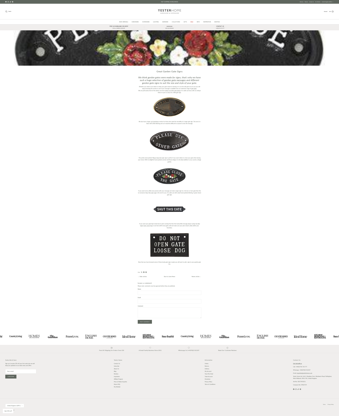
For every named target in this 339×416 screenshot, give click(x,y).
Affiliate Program (118, 379)
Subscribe (11, 376)
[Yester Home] (169, 11)
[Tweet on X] (141, 272)
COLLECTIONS (176, 22)
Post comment (145, 321)
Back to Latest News (169, 276)
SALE (191, 22)
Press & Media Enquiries (120, 381)
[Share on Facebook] (144, 272)
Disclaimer (207, 379)
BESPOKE (217, 22)
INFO (198, 22)
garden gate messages (175, 80)
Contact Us (311, 1)
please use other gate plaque (173, 90)
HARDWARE (135, 22)
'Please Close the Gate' (158, 158)
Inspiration (117, 376)
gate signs (194, 88)
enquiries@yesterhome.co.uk (304, 373)
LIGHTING (156, 22)
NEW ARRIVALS (123, 22)
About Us (116, 368)
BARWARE (165, 22)
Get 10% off (8, 411)
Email (139, 297)
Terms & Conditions (210, 384)
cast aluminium (155, 121)
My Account (208, 371)
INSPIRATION (207, 22)
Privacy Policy (208, 381)
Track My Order (209, 374)
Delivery (301, 1)
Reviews (116, 374)
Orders (206, 363)
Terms (324, 404)
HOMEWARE (146, 22)
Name (139, 289)
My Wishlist (317, 1)
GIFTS (185, 22)
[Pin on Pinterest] (146, 272)
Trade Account (209, 376)
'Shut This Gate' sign (151, 193)
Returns (306, 1)
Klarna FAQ (117, 384)
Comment (140, 306)
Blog (115, 371)
